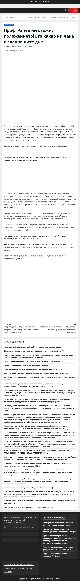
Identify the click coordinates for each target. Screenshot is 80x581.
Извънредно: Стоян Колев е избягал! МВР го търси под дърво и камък (32, 347)
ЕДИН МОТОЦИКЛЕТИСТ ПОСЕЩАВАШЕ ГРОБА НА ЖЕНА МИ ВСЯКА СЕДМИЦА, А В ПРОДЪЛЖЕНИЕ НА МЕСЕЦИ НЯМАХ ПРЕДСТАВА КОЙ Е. (36, 451)
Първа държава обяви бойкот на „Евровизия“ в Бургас (26, 365)
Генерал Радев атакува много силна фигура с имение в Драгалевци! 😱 (33, 361)
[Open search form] (65, 10)
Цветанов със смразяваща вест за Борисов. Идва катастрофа (29, 488)
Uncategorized (8, 24)
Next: (58, 328)
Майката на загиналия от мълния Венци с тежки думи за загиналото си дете (36, 373)
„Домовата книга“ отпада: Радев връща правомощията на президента (33, 369)
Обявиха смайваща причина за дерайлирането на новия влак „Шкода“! (34, 351)
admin (8, 46)
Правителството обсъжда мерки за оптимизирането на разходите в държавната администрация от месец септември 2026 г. (37, 464)
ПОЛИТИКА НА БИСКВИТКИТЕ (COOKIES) (19, 564)
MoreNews (47, 579)
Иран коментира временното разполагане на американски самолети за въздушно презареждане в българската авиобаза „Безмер (38, 356)
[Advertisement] (40, 111)
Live (75, 10)
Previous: (21, 328)
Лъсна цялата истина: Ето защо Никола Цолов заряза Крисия (29, 507)
